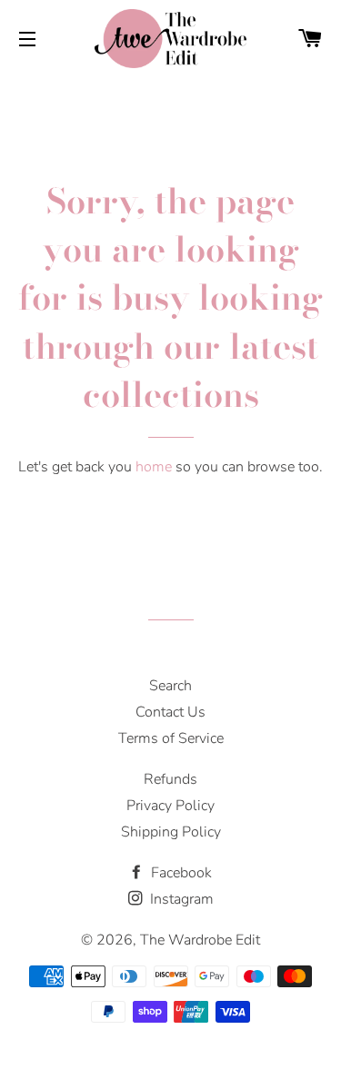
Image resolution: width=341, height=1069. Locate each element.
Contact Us (170, 712)
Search (170, 686)
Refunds (170, 779)
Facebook (179, 873)
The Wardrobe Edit (200, 940)
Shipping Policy (171, 832)
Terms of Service (171, 738)
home (153, 467)
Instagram (180, 899)
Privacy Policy (170, 806)
